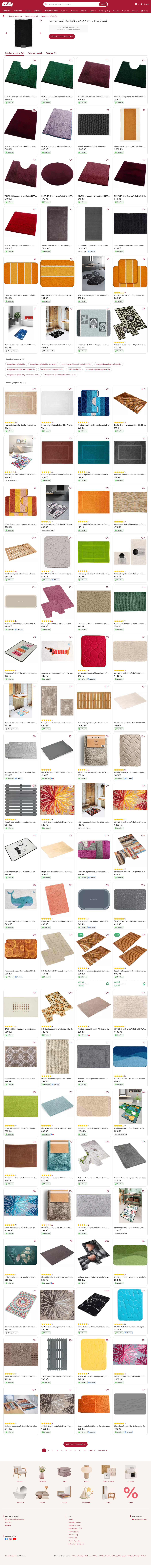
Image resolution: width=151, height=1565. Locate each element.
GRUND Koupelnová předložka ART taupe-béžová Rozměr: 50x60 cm (68, 1327)
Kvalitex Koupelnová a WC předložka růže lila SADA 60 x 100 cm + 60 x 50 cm (71, 624)
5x (88, 770)
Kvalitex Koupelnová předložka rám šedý (130, 1178)
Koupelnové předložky (49, 16)
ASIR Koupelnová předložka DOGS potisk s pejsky (97, 822)
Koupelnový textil (31, 16)
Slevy (131, 1502)
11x (52, 472)
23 (35, 389)
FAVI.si (143, 1556)
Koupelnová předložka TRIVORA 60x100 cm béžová (61, 872)
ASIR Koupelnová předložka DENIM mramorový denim (26, 345)
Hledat (103, 4)
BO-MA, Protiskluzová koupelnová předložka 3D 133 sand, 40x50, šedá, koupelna (73, 574)
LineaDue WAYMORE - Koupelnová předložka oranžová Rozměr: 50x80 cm (34, 295)
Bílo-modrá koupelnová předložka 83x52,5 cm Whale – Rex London (31, 921)
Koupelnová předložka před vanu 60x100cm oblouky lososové (65, 921)
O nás (71, 1519)
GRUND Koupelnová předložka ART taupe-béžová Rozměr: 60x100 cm (68, 1426)
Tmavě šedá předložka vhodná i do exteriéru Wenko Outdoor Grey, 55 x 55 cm (35, 822)
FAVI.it (108, 1556)
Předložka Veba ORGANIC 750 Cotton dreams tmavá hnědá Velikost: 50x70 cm (71, 1277)
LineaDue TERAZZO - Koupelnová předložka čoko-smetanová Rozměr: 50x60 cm (109, 624)
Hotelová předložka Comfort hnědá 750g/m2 (58, 475)
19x (125, 422)
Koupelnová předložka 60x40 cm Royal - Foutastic (24, 1327)
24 (108, 438)
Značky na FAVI (74, 1525)
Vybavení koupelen (15, 16)
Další (90, 1450)
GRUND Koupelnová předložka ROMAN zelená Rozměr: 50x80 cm (30, 1128)
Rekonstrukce (108, 1481)
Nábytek (20, 1481)
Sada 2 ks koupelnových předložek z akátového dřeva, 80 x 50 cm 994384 (107, 971)
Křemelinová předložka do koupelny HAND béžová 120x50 (27, 624)
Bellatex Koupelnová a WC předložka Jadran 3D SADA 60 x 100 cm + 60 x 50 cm (109, 1178)
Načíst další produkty (74, 1444)
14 (144, 736)
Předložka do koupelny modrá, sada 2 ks (93, 425)
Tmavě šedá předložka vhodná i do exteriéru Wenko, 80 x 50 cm (66, 1376)
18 (144, 885)
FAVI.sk (74, 1556)
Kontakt (8, 1522)
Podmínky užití (74, 1541)
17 (35, 438)
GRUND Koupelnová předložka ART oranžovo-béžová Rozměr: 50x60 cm (69, 822)
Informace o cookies (76, 1544)
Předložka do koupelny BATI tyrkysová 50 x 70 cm (60, 1178)
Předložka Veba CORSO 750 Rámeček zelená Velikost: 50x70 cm (66, 772)
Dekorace (42, 1481)
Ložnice (64, 1502)
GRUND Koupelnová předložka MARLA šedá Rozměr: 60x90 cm (102, 1228)
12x (125, 770)
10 (35, 786)
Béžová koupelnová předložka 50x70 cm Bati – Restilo (99, 772)
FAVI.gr (137, 1556)
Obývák (42, 1502)
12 (71, 389)
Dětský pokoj (86, 1502)
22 (108, 1290)
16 (144, 835)
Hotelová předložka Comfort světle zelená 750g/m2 (98, 574)
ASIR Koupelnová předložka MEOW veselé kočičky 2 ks (63, 524)
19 (144, 538)
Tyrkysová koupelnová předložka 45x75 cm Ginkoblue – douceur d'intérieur (34, 1277)
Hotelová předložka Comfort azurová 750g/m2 (96, 475)
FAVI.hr (101, 1556)
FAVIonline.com (11, 1556)
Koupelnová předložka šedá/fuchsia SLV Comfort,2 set (99, 872)
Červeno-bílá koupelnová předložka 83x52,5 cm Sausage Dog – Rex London (71, 673)
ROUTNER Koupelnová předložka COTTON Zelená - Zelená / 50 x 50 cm (69, 97)
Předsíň (109, 1502)
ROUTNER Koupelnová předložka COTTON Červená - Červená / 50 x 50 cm (34, 246)
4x (15, 571)
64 (35, 538)
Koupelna (20, 1502)
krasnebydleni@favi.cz (16, 1519)
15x (52, 422)
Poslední (101, 1450)
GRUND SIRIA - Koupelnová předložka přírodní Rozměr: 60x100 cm (31, 1029)
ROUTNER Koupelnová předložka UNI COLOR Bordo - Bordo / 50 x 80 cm (33, 146)
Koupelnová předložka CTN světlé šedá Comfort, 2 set (26, 772)
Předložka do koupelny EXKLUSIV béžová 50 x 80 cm (25, 1079)
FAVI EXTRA (73, 1538)
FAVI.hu (95, 1556)
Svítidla (86, 1481)
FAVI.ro (88, 1556)
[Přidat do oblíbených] (40, 20)
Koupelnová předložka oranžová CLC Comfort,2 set (25, 971)
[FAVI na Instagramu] (10, 1539)
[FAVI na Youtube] (14, 1539)
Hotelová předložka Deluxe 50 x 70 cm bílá (58, 425)
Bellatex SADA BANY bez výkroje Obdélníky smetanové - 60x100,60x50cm (70, 971)
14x (89, 472)
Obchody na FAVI (75, 1522)
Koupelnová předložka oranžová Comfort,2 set (96, 1426)
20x (16, 422)
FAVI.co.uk (122, 1556)
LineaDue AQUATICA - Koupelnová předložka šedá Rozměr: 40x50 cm (105, 345)
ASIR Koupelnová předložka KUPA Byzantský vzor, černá (63, 345)
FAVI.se (114, 1556)
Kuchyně (131, 1481)
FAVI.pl (81, 1556)
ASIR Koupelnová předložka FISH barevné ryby (23, 723)
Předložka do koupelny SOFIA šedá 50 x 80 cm (96, 1079)
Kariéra (8, 1525)
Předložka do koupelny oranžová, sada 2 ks (22, 524)
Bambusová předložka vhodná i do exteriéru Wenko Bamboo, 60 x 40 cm (33, 574)
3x (15, 670)
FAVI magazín (74, 1531)
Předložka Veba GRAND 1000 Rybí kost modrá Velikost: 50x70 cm (66, 1128)
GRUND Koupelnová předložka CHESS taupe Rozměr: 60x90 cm (30, 1376)
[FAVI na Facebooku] (6, 1539)
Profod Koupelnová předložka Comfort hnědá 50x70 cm (26, 1178)
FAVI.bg (130, 1556)
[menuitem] (6, 10)
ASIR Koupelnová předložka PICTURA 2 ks (21, 475)
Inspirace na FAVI (75, 1528)
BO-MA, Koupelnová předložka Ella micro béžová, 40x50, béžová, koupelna (70, 1079)
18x (52, 571)
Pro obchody (73, 1535)
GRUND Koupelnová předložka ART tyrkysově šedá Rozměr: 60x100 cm (32, 1228)
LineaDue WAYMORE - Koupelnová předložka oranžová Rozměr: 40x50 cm (70, 295)
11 (71, 686)
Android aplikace (141, 1519)
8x (88, 670)
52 (144, 389)
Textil (64, 1481)
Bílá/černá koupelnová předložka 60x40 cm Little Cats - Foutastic (30, 872)
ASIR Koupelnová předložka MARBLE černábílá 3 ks (98, 295)
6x (88, 521)
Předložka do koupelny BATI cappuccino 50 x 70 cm (61, 1228)
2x (125, 292)
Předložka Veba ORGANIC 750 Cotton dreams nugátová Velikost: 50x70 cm (106, 1029)
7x (125, 521)
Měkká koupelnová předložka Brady (92, 146)
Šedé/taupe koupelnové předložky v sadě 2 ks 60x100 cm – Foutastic (68, 723)
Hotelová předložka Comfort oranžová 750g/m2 (96, 524)
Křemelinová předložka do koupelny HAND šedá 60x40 (99, 921)
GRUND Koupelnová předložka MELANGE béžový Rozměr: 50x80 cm (104, 1128)
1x (88, 422)
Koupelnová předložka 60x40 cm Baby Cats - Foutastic (26, 673)
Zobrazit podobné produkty (62, 36)
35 (108, 1241)
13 (35, 587)
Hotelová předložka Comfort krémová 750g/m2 (23, 425)
